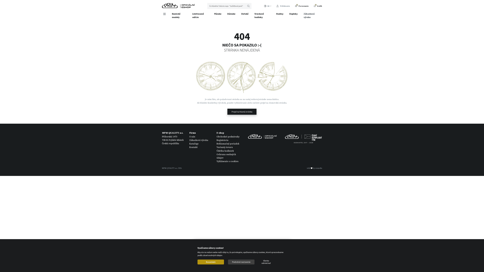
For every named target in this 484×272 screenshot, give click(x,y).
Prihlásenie (285, 6)
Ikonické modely (176, 15)
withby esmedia (314, 168)
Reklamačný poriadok (228, 143)
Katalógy (194, 143)
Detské (244, 13)
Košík (318, 5)
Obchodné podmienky (228, 136)
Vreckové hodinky (259, 15)
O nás (192, 136)
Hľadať (248, 6)
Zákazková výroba (309, 15)
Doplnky (293, 13)
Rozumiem (211, 262)
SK (268, 6)
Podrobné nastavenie (241, 262)
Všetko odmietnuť (266, 262)
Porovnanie (303, 5)
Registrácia (222, 140)
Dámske (231, 13)
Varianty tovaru (225, 147)
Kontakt (193, 147)
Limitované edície (198, 15)
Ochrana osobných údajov (226, 156)
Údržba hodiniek (225, 150)
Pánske (217, 13)
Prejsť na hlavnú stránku (242, 111)
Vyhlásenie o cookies (227, 161)
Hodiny (279, 13)
